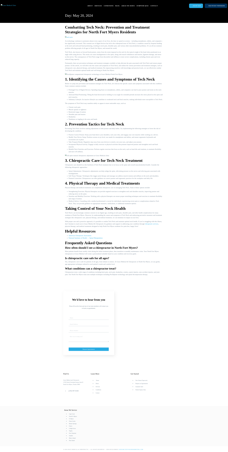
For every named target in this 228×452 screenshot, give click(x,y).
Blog (117, 6)
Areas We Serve (128, 6)
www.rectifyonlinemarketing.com (131, 449)
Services (98, 6)
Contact (154, 6)
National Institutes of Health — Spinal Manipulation (86, 238)
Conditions (109, 6)
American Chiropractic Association (80, 235)
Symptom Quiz (143, 6)
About (90, 6)
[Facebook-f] (133, 398)
